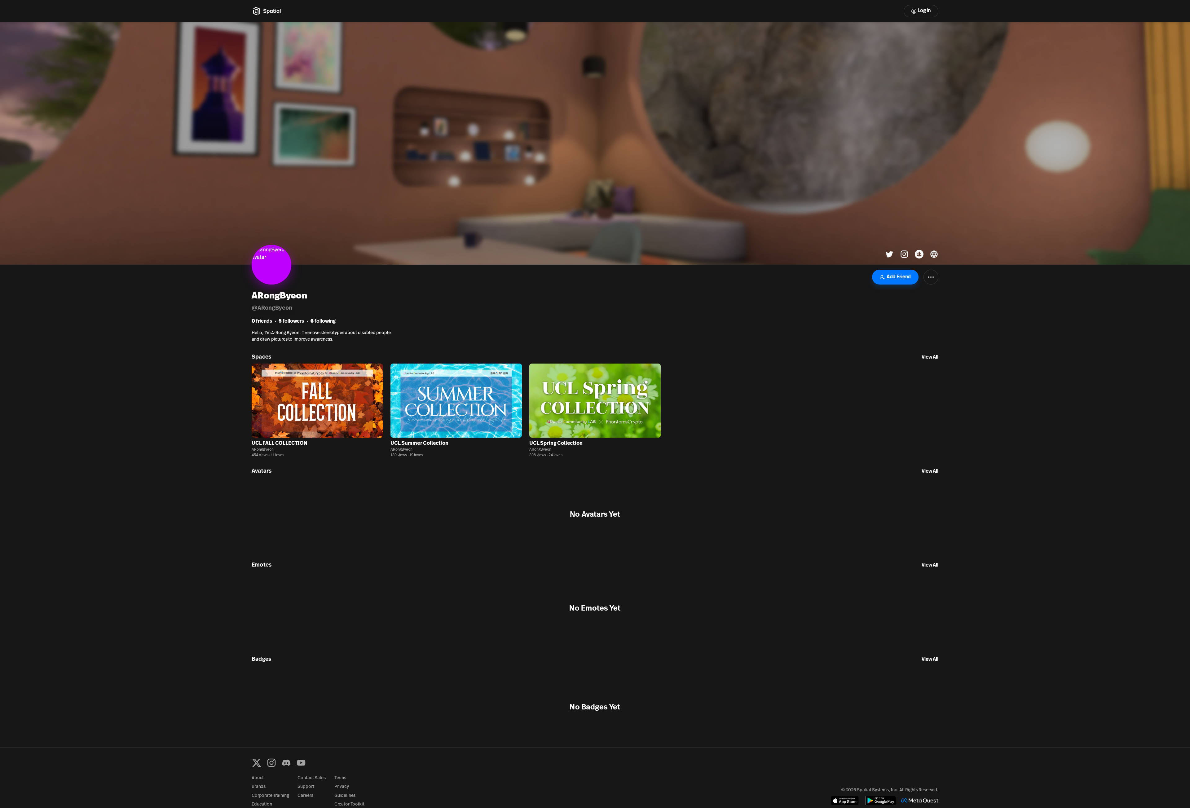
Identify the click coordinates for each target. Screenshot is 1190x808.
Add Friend (899, 277)
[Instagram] (271, 763)
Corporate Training (270, 795)
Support (306, 786)
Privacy (341, 786)
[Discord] (286, 763)
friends (262, 321)
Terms (340, 778)
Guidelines (345, 795)
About (258, 778)
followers (291, 321)
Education (262, 804)
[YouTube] (301, 763)
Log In (924, 10)
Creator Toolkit (349, 804)
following (323, 321)
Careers (305, 795)
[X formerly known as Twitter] (257, 763)
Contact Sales (311, 778)
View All (930, 357)
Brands (259, 786)
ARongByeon (263, 450)
